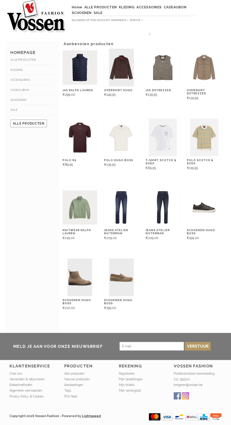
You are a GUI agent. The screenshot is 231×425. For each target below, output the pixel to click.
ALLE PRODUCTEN (100, 7)
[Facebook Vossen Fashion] (177, 395)
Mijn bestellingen (131, 379)
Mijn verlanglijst (130, 390)
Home (77, 7)
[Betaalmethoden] (155, 416)
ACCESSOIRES (149, 7)
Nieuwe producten (77, 379)
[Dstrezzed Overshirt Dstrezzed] (204, 67)
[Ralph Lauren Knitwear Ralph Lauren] (80, 207)
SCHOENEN (82, 13)
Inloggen (78, 20)
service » (136, 20)
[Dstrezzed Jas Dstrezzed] (163, 67)
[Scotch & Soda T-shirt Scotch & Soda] (163, 137)
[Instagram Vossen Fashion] (185, 395)
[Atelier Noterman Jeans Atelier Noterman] (121, 207)
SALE (98, 13)
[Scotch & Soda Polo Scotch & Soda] (204, 137)
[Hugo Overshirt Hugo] (121, 67)
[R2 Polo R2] (80, 137)
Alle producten (28, 123)
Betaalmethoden (20, 385)
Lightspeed (91, 416)
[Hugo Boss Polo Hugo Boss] (121, 137)
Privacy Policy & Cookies (26, 396)
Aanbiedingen (73, 385)
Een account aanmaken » (110, 20)
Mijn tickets (126, 385)
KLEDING (127, 7)
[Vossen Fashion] (36, 18)
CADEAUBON (175, 7)
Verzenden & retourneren (27, 379)
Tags (67, 390)
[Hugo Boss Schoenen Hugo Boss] (204, 207)
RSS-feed (70, 396)
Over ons (15, 373)
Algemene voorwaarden (25, 390)
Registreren (127, 373)
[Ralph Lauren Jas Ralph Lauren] (80, 67)
